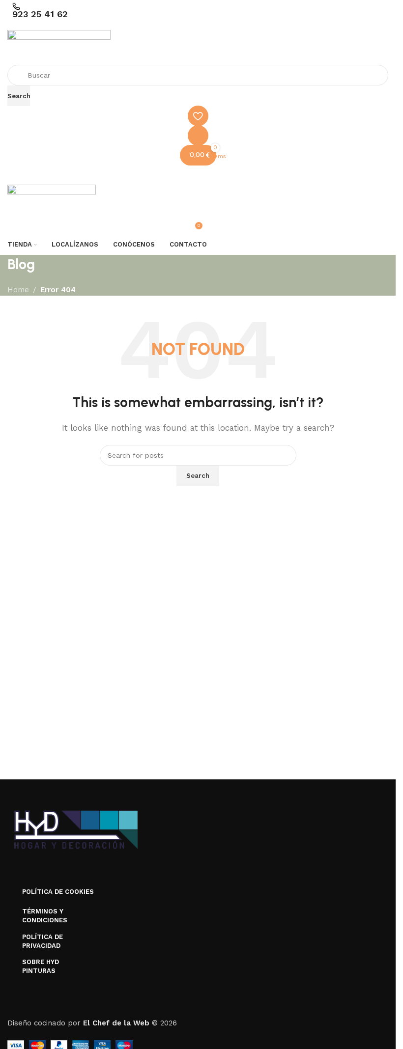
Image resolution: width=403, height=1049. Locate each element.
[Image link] (76, 830)
